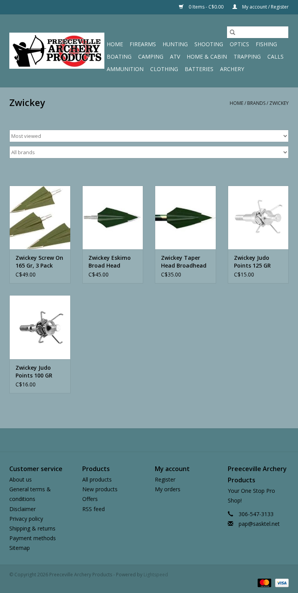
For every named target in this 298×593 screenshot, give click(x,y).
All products (97, 479)
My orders (167, 489)
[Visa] (280, 582)
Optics (239, 44)
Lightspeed (156, 574)
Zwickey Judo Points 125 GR (252, 261)
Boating (119, 56)
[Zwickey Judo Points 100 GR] (40, 327)
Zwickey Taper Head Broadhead (183, 261)
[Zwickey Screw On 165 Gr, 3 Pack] (40, 218)
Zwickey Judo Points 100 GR (34, 371)
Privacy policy (26, 518)
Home (115, 44)
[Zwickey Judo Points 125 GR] (258, 218)
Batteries (199, 69)
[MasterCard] (263, 582)
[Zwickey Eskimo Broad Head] (113, 218)
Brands (256, 103)
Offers (90, 499)
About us (20, 479)
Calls (275, 56)
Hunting (175, 44)
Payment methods (32, 538)
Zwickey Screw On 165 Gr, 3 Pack (39, 261)
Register (165, 479)
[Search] (232, 32)
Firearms (143, 44)
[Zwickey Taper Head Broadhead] (185, 218)
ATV (175, 56)
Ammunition (125, 69)
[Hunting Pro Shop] (56, 51)
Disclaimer (22, 509)
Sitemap (19, 547)
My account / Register (265, 6)
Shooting (208, 44)
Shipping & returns (32, 528)
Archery (232, 69)
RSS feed (93, 509)
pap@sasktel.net (259, 523)
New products (100, 489)
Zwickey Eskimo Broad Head (109, 261)
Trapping (247, 56)
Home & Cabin (207, 56)
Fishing (266, 44)
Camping (150, 56)
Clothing (164, 69)
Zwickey (279, 103)
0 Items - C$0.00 (206, 6)
